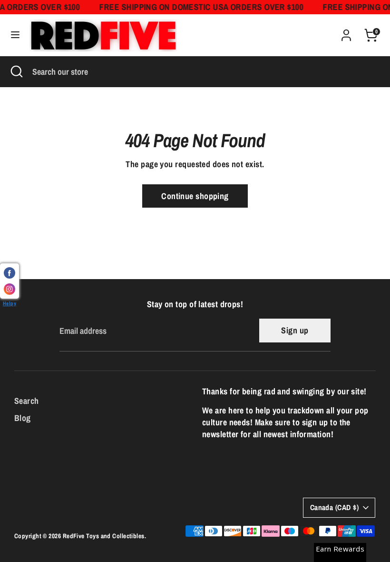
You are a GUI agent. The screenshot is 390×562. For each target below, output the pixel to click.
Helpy (9, 303)
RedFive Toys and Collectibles (104, 536)
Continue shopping (195, 196)
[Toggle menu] (15, 35)
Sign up (294, 330)
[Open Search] (16, 71)
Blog (22, 418)
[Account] (346, 32)
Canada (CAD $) (334, 507)
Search (26, 401)
